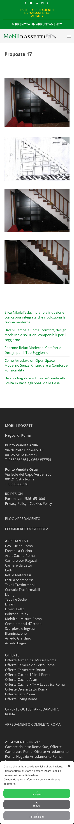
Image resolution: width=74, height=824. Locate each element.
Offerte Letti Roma (20, 694)
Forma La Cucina (18, 550)
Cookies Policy (40, 503)
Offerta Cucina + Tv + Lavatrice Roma (35, 684)
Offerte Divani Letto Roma (26, 689)
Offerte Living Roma (21, 699)
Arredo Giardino (18, 638)
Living (9, 594)
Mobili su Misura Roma (23, 618)
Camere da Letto (18, 565)
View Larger (38, 156)
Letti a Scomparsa (19, 580)
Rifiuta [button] (37, 805)
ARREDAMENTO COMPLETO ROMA (33, 724)
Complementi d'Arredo (23, 623)
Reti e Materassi (18, 575)
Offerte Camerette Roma (25, 669)
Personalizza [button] (36, 816)
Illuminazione (16, 633)
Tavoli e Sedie (16, 599)
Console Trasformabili (22, 589)
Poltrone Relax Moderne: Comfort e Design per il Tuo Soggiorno (32, 350)
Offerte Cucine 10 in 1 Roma (27, 674)
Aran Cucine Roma (20, 555)
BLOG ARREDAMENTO (22, 518)
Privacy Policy (16, 503)
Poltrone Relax (16, 614)
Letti (8, 570)
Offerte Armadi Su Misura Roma (31, 660)
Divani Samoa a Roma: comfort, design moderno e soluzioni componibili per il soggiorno (35, 335)
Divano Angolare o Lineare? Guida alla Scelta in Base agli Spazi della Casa (35, 380)
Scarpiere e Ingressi (20, 628)
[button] (69, 36)
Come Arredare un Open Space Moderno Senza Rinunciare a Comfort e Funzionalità (36, 365)
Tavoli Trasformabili (20, 584)
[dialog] (37, 792)
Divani (10, 604)
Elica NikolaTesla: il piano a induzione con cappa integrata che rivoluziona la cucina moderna (35, 317)
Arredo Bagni (15, 643)
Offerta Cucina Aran (21, 679)
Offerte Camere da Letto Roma (30, 665)
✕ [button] (69, 766)
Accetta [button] (36, 794)
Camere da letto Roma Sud (26, 746)
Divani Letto (14, 609)
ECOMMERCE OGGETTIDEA (26, 529)
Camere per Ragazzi (21, 560)
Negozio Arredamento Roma (39, 756)
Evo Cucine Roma (19, 546)
